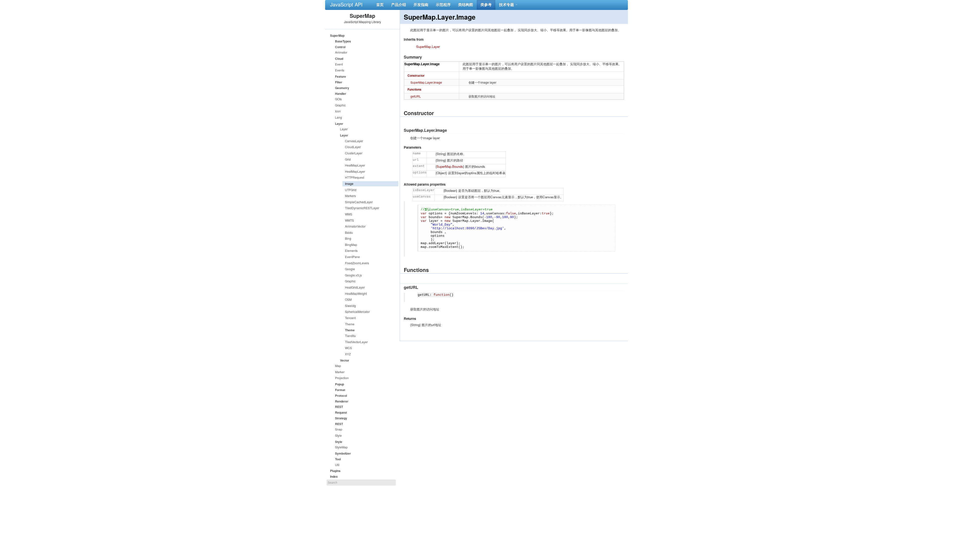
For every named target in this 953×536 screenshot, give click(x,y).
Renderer (341, 401)
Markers (350, 196)
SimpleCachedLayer (359, 202)
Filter (338, 82)
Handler (340, 93)
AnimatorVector (355, 226)
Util (337, 465)
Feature (340, 76)
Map (338, 366)
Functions (414, 89)
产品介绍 (398, 4)
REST (339, 406)
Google (350, 269)
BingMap (351, 244)
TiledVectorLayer (356, 342)
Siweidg (350, 305)
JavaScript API (346, 4)
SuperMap (337, 35)
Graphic (340, 105)
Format (340, 390)
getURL (415, 96)
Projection (342, 378)
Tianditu (350, 336)
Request (341, 412)
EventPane (352, 257)
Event (339, 64)
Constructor (416, 75)
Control (340, 47)
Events (339, 70)
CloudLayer (353, 147)
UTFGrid (350, 190)
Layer (339, 123)
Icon (338, 111)
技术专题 (507, 4)
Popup (339, 384)
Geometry (342, 88)
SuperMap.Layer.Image (422, 64)
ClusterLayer (353, 153)
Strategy (341, 418)
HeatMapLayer (355, 165)
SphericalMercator (357, 311)
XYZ (348, 354)
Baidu (349, 232)
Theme (349, 324)
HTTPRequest (354, 177)
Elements (351, 250)
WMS (348, 214)
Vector (344, 360)
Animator (341, 52)
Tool (338, 459)
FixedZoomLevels (357, 263)
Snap (338, 429)
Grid (348, 159)
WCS (348, 348)
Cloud (339, 58)
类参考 (486, 4)
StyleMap (341, 447)
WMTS (349, 220)
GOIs (338, 99)
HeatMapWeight (356, 293)
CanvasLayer (354, 141)
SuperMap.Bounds (450, 166)
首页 (380, 4)
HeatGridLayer (355, 287)
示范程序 (443, 4)
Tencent (350, 318)
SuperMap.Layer (428, 46)
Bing (348, 238)
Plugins (335, 471)
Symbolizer (343, 453)
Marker (339, 372)
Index (334, 476)
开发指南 (420, 4)
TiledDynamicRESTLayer (362, 208)
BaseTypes (343, 41)
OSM (348, 299)
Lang (338, 117)
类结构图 (465, 4)
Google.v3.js (353, 275)
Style (338, 435)
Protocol (341, 395)
